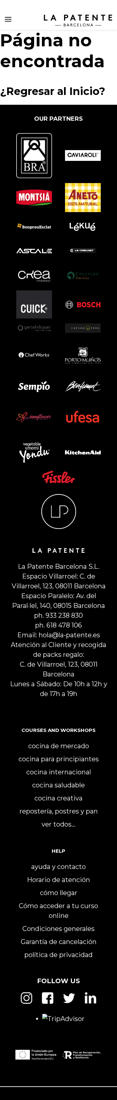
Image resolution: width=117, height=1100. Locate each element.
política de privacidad (58, 955)
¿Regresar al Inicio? (52, 91)
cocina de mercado (58, 746)
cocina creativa (58, 798)
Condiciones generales (58, 929)
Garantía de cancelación (59, 942)
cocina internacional (58, 772)
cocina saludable (58, 785)
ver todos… (58, 824)
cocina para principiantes (59, 759)
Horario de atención (58, 880)
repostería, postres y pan (59, 811)
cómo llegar (58, 893)
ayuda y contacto (58, 867)
